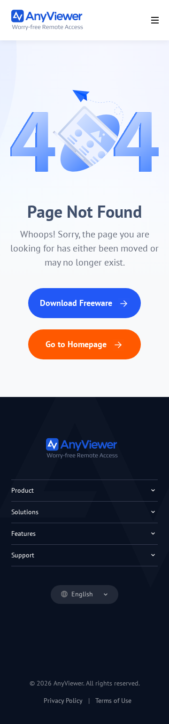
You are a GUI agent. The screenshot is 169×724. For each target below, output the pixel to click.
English (82, 594)
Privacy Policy (63, 700)
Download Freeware (77, 302)
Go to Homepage (77, 344)
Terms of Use (113, 700)
